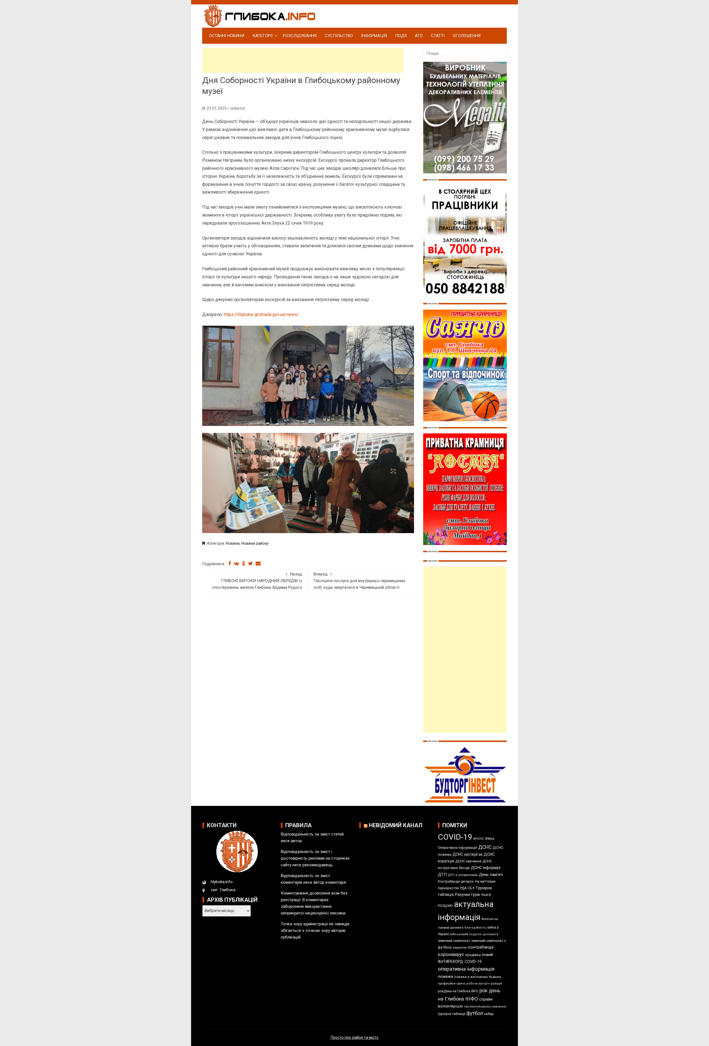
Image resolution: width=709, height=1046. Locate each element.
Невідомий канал (395, 825)
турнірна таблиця (451, 1014)
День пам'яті (491, 874)
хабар (489, 1014)
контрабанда (481, 947)
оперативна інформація (466, 969)
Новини (233, 543)
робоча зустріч (478, 983)
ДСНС (485, 847)
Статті (438, 35)
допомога (490, 934)
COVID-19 (455, 837)
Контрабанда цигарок (456, 881)
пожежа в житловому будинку (477, 977)
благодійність (475, 927)
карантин (460, 947)
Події (401, 35)
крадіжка (473, 955)
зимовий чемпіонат (454, 941)
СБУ (470, 888)
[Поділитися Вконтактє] (236, 563)
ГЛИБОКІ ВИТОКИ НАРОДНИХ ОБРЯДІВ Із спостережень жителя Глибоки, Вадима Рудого (257, 581)
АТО (419, 35)
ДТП (442, 874)
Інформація (374, 35)
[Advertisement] (303, 60)
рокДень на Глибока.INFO (458, 991)
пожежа (445, 976)
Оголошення (467, 35)
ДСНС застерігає (468, 854)
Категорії (263, 35)
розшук (496, 983)
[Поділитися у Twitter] (250, 563)
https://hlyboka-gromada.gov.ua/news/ (261, 314)
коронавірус (451, 954)
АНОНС (478, 839)
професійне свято (451, 983)
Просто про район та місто (355, 1037)
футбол (474, 1013)
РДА (463, 888)
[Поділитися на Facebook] (229, 563)
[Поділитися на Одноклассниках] (243, 563)
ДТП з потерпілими (463, 875)
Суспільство (339, 35)
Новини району (254, 543)
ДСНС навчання (468, 861)
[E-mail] (258, 563)
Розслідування (300, 35)
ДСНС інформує (486, 867)
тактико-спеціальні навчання (485, 1006)
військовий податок (466, 934)
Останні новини (226, 35)
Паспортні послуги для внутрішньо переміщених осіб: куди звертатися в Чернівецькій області (359, 581)
